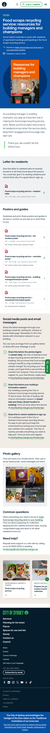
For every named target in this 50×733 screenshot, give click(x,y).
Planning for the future (14, 622)
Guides (6, 14)
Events (5, 651)
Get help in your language (13, 663)
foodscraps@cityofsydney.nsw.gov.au (20, 549)
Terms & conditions (10, 699)
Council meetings (10, 655)
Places (6, 626)
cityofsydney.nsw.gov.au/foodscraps (27, 377)
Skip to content (6, 2)
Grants (6, 634)
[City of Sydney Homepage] (4, 4)
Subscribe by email (14, 672)
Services (7, 618)
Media (5, 706)
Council (6, 641)
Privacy (6, 695)
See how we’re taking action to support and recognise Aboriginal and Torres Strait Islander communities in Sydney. (25, 727)
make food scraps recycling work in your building (23, 518)
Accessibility (8, 703)
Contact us (8, 637)
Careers (6, 659)
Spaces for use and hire (14, 630)
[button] (47, 366)
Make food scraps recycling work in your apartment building (24, 48)
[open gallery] (25, 485)
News (5, 647)
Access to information (11, 691)
